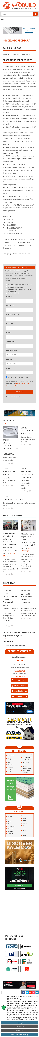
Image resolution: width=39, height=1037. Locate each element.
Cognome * (10, 305)
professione (11, 350)
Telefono (10, 341)
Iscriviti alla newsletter (18, 377)
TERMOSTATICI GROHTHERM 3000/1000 (28, 474)
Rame (24, 828)
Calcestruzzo (11, 824)
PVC (24, 825)
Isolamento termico (28, 757)
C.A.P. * (9, 368)
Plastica (25, 823)
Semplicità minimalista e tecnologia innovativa (26, 598)
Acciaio (10, 816)
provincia (10, 359)
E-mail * (9, 332)
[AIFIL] (27, 969)
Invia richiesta (19, 391)
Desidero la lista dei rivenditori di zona (16, 286)
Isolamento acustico (28, 755)
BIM (9, 762)
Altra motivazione (15, 293)
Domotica (10, 764)
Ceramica (10, 831)
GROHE (20, 660)
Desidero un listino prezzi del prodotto (20, 290)
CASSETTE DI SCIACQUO (27, 432)
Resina (24, 830)
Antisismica (11, 755)
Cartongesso (11, 826)
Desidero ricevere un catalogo (20, 284)
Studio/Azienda (13, 314)
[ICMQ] (12, 961)
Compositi (10, 833)
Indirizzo (10, 323)
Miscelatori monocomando (15, 645)
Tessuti (24, 833)
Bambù (9, 821)
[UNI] (12, 954)
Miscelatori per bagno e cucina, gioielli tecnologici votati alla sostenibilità (28, 539)
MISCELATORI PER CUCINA (9, 472)
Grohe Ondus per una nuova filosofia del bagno (10, 600)
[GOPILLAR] (12, 969)
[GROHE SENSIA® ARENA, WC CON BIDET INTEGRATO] (10, 432)
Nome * (9, 296)
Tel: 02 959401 (19, 671)
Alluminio (10, 819)
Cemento (10, 828)
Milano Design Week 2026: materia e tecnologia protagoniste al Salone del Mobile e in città (10, 541)
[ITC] (12, 946)
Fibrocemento (26, 815)
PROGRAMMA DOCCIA (13, 499)
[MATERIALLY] (27, 946)
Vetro (24, 835)
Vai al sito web (19, 676)
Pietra (24, 820)
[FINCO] (27, 961)
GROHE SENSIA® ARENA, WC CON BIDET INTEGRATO (10, 448)
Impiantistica (11, 771)
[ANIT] (27, 954)
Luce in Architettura (28, 760)
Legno (24, 818)
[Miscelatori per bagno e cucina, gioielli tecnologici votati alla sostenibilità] (28, 525)
